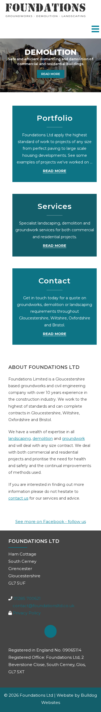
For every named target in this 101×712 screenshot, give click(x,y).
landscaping (19, 438)
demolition (43, 438)
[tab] (95, 29)
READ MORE (48, 73)
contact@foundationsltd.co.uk (43, 605)
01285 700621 (27, 598)
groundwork (73, 438)
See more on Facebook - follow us (50, 521)
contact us (18, 498)
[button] (7, 65)
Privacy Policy (27, 612)
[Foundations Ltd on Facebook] (50, 631)
